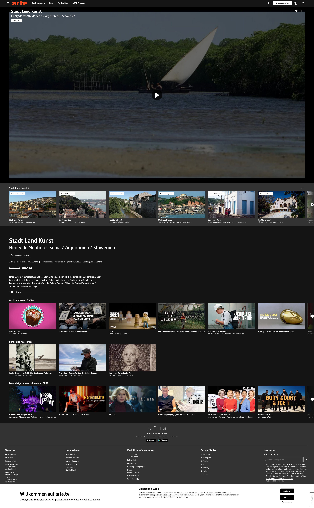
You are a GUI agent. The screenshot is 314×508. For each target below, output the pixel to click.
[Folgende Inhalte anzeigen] (312, 204)
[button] (269, 3)
